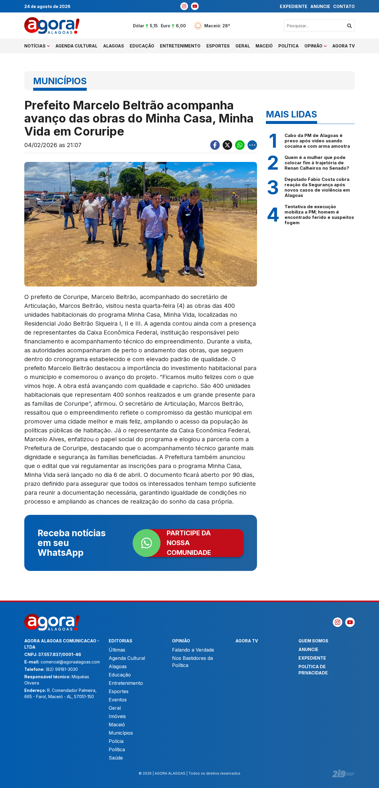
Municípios (121, 733)
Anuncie (320, 6)
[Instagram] (184, 6)
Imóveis (117, 716)
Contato (344, 6)
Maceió (264, 45)
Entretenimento (180, 45)
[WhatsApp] (240, 145)
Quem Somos (313, 640)
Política (288, 45)
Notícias (35, 45)
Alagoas (113, 45)
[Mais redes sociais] (252, 145)
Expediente (293, 6)
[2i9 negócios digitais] (343, 773)
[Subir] (368, 780)
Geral (242, 45)
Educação (142, 45)
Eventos (118, 700)
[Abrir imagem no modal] (140, 224)
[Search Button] (349, 26)
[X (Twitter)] (227, 145)
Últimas (117, 650)
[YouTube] (195, 6)
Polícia (116, 741)
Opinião (313, 45)
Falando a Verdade (193, 650)
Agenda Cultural (76, 45)
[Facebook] (215, 145)
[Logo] (51, 25)
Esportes (218, 45)
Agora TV (343, 45)
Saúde (116, 758)
